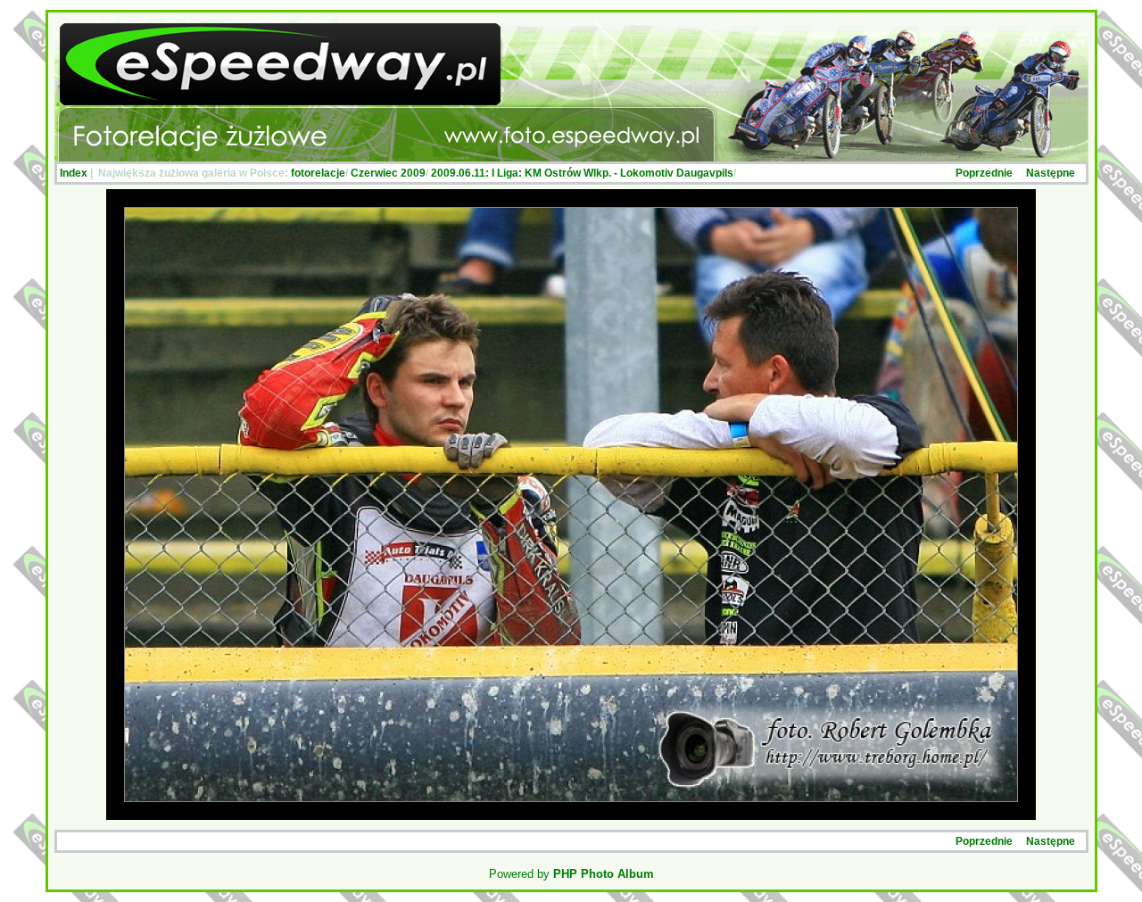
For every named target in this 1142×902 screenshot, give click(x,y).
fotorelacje (318, 173)
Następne (1050, 173)
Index (73, 173)
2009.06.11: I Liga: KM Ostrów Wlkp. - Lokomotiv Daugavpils (582, 173)
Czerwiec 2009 (388, 173)
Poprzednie (984, 173)
